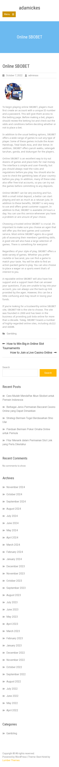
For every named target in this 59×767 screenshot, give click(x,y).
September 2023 (16, 587)
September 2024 (16, 501)
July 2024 (12, 515)
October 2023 (14, 580)
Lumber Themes (11, 760)
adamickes (29, 8)
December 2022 (15, 652)
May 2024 (12, 530)
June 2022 (12, 695)
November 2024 (15, 487)
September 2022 (16, 674)
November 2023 (15, 573)
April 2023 (12, 623)
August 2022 (13, 681)
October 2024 (14, 494)
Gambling (12, 333)
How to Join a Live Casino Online (31, 352)
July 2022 (12, 688)
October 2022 (14, 667)
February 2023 (14, 638)
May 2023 (12, 616)
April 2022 (12, 710)
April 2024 (12, 537)
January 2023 (14, 645)
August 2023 (13, 595)
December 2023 (15, 566)
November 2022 (15, 659)
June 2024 (12, 523)
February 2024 (14, 551)
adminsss (33, 75)
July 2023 (12, 602)
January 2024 (14, 559)
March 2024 (13, 544)
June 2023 (12, 609)
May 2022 (12, 703)
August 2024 (13, 508)
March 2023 (13, 631)
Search (6, 367)
